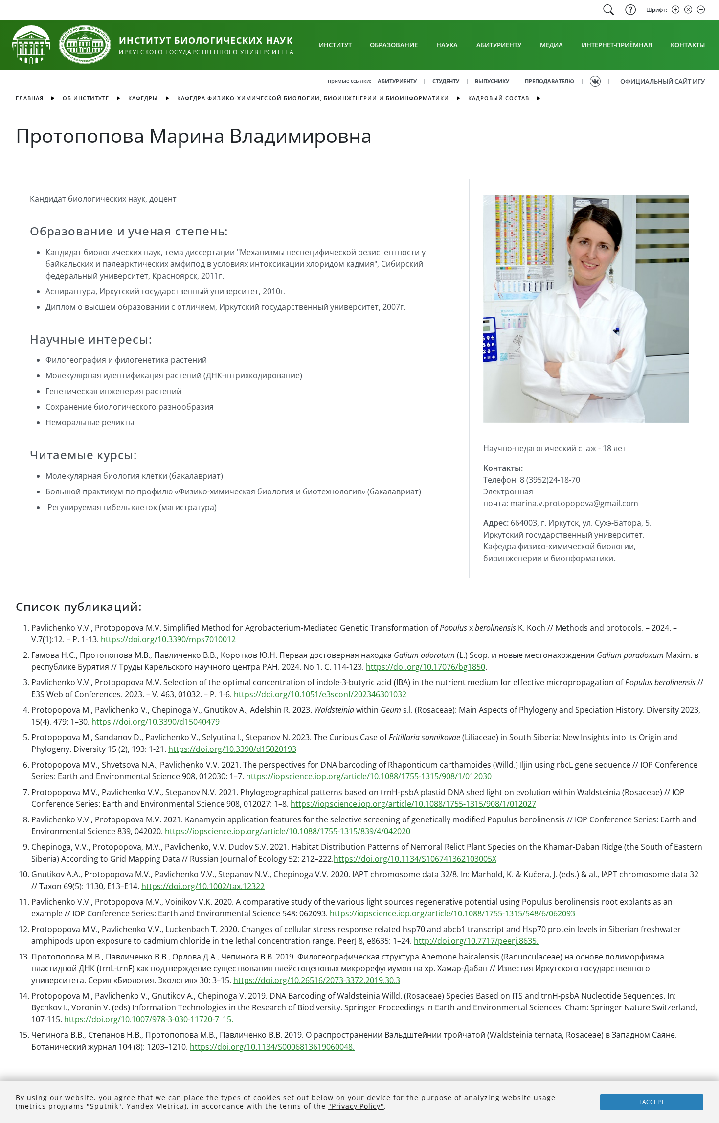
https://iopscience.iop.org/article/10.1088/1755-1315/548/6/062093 (452, 913)
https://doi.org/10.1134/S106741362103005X (415, 858)
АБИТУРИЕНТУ (397, 81)
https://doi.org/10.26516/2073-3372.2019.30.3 (316, 980)
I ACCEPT (651, 1102)
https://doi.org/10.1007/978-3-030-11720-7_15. (148, 1019)
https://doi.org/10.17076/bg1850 (425, 666)
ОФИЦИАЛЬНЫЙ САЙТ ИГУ (662, 81)
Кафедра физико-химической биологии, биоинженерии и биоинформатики (313, 98)
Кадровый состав (498, 98)
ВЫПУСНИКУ (492, 81)
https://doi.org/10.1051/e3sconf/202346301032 (320, 694)
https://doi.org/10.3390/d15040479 (155, 721)
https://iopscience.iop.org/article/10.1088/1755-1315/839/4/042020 (287, 831)
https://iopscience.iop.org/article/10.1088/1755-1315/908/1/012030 (369, 776)
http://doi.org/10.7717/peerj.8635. (476, 941)
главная (30, 98)
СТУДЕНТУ (445, 81)
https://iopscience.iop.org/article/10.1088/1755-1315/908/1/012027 (413, 803)
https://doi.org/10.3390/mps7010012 (168, 639)
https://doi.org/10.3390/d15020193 (232, 749)
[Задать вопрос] (629, 10)
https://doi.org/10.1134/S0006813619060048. (272, 1046)
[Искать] (608, 10)
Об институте (86, 98)
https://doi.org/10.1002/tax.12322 (203, 886)
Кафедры (143, 98)
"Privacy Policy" (356, 1106)
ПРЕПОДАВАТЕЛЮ (549, 81)
